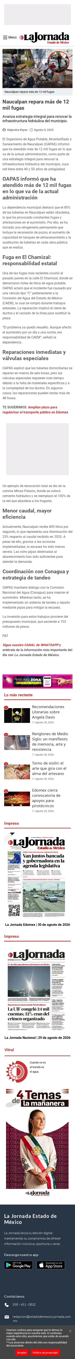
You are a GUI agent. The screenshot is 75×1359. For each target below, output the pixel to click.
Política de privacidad (45, 1352)
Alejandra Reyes (17, 130)
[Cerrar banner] (70, 1331)
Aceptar (21, 1352)
